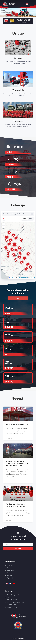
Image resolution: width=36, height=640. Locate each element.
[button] (27, 4)
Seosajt (21, 638)
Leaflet (12, 278)
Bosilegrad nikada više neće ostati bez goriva (16, 505)
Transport (18, 121)
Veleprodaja (18, 90)
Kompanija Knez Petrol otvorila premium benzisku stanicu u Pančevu (17, 463)
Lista (30, 218)
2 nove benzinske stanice (17, 424)
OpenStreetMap (23, 278)
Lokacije (18, 58)
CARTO (32, 278)
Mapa (24, 218)
